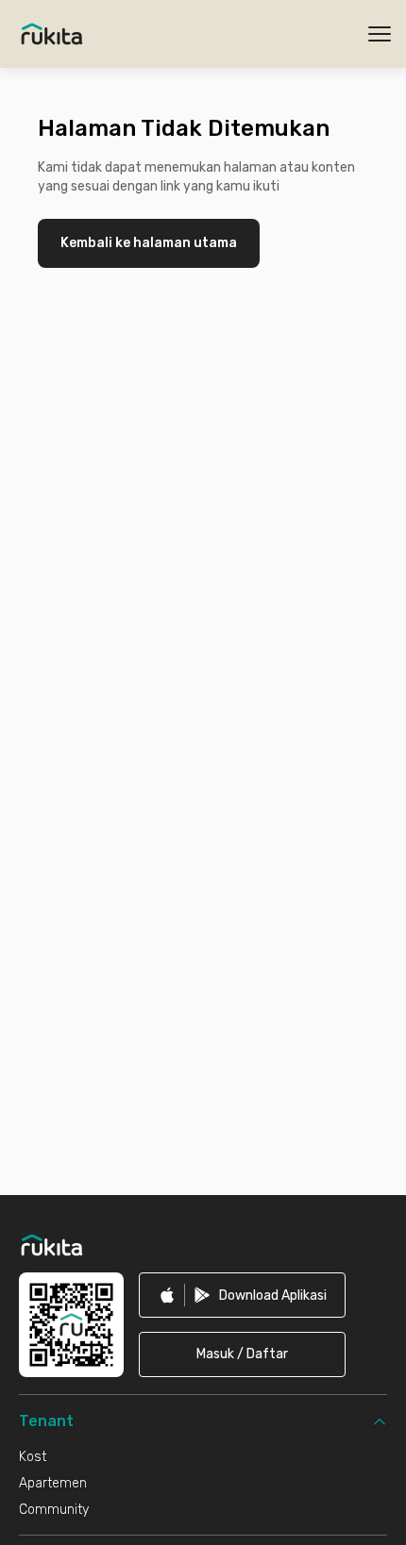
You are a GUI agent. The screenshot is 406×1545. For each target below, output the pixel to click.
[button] (242, 1354)
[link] (242, 1295)
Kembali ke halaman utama (148, 243)
